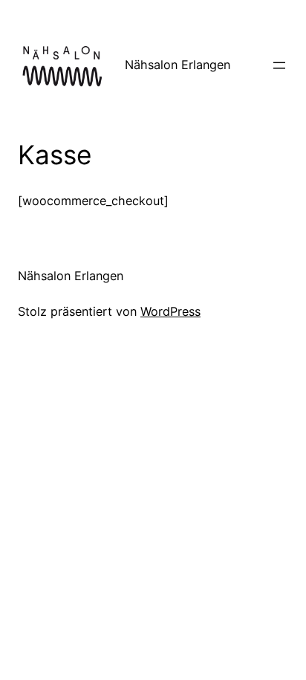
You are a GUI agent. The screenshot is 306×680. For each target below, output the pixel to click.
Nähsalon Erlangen (177, 64)
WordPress (170, 311)
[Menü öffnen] (279, 65)
